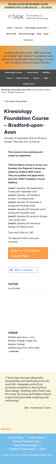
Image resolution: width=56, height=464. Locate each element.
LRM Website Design (38, 455)
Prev (9, 429)
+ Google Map (13, 351)
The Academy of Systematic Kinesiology (28, 16)
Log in (49, 455)
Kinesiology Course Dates (21, 90)
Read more (43, 420)
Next (4, 429)
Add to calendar (23, 270)
